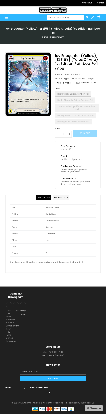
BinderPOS (89, 402)
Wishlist (100, 2)
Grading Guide (88, 82)
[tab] (43, 197)
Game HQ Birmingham (53, 37)
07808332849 (15, 310)
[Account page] (93, 17)
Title (57, 88)
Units (57, 128)
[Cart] (98, 17)
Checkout (87, 2)
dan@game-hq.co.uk (22, 312)
